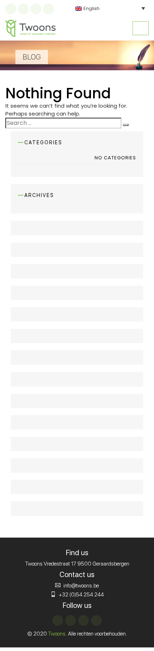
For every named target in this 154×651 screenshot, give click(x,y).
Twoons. (57, 634)
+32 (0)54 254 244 (81, 594)
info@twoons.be (81, 585)
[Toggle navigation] (141, 28)
